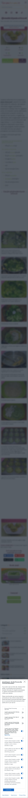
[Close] (25, 682)
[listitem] (14, 709)
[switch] (22, 712)
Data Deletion (5, 795)
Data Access (14, 795)
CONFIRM (8, 789)
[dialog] (14, 738)
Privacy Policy (22, 795)
